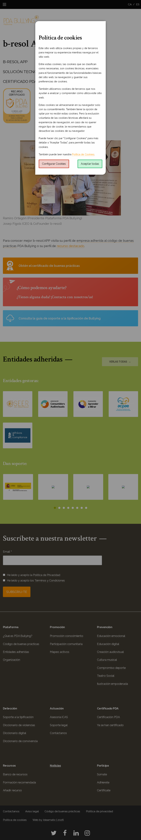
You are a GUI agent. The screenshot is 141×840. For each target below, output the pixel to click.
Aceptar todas (90, 163)
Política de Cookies (83, 154)
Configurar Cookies (54, 163)
